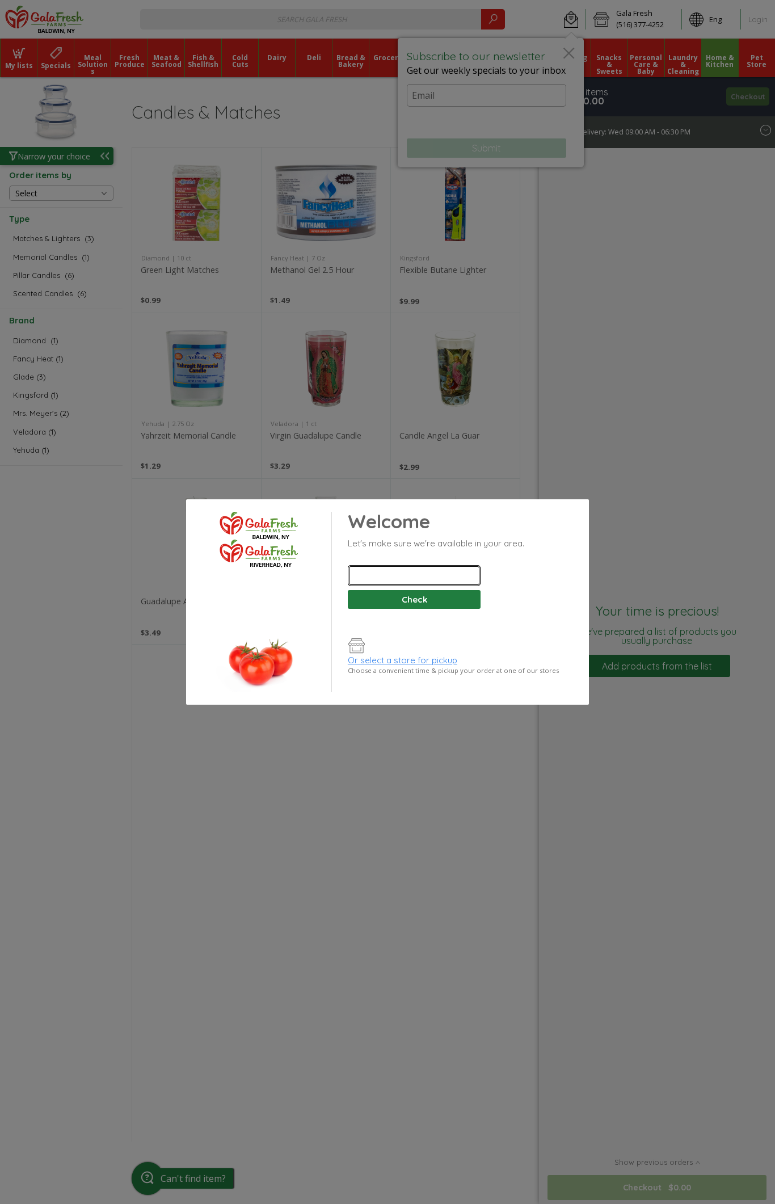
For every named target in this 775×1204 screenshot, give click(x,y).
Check (414, 599)
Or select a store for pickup (402, 660)
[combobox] (414, 575)
